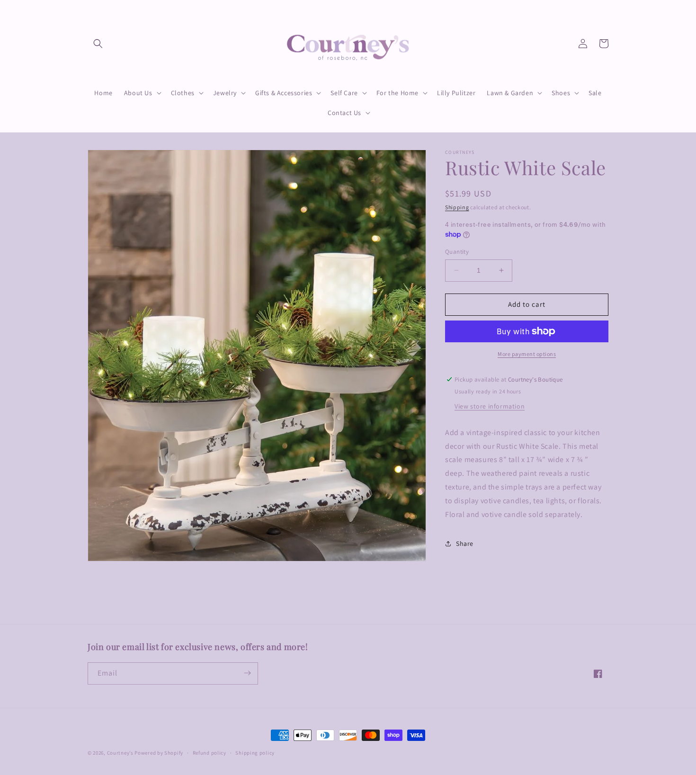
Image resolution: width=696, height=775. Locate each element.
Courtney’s (121, 752)
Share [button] (464, 543)
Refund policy (209, 752)
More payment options (527, 353)
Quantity (457, 252)
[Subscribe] (247, 673)
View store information (490, 406)
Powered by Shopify (158, 752)
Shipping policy (255, 752)
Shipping (457, 207)
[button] (98, 43)
